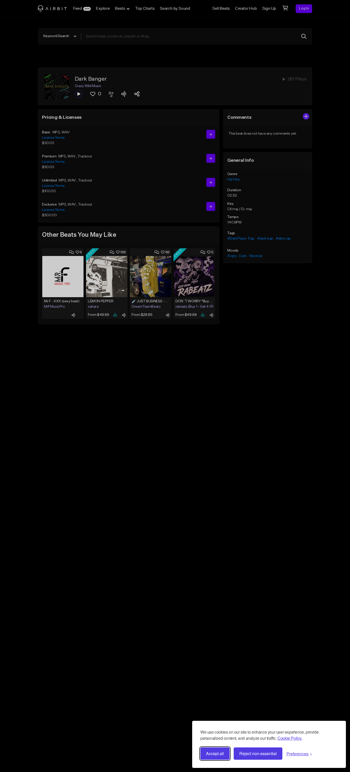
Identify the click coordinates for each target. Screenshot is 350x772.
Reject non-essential (258, 753)
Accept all (215, 753)
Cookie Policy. (289, 738)
